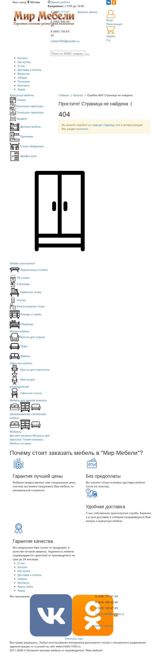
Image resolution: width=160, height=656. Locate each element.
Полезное (24, 81)
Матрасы (15, 431)
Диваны (25, 356)
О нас (21, 66)
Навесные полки (30, 292)
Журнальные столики (34, 270)
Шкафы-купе (28, 156)
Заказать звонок (102, 625)
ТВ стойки (22, 278)
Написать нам (74, 638)
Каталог (23, 58)
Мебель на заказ (20, 443)
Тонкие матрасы (32, 439)
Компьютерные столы (30, 306)
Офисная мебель (21, 363)
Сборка (22, 77)
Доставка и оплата (29, 70)
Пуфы (24, 346)
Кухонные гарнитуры (29, 106)
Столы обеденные (32, 146)
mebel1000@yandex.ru (109, 614)
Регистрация (114, 24)
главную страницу (103, 125)
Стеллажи (22, 284)
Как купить (24, 62)
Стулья (21, 300)
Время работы (60, 2)
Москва (35, 2)
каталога (82, 129)
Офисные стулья (31, 393)
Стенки (21, 100)
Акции (21, 89)
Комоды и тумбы (31, 314)
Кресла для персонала (35, 369)
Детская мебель (30, 126)
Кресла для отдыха (32, 337)
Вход (109, 20)
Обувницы (26, 324)
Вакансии (24, 73)
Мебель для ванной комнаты (28, 400)
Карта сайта (25, 586)
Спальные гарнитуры (30, 112)
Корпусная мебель (22, 95)
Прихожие (26, 136)
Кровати (21, 118)
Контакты (23, 85)
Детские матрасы (21, 435)
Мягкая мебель (19, 331)
